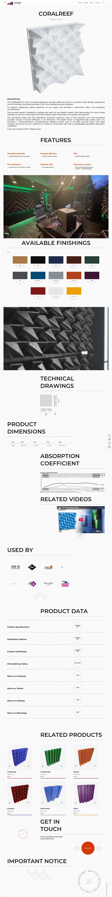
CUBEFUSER (11, 772)
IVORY (76, 809)
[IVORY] (86, 793)
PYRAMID (10, 809)
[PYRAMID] (19, 793)
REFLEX (76, 772)
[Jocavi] (14, 3)
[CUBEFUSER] (19, 757)
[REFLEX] (86, 757)
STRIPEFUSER (45, 772)
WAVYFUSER (45, 809)
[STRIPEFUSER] (52, 757)
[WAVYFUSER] (52, 793)
